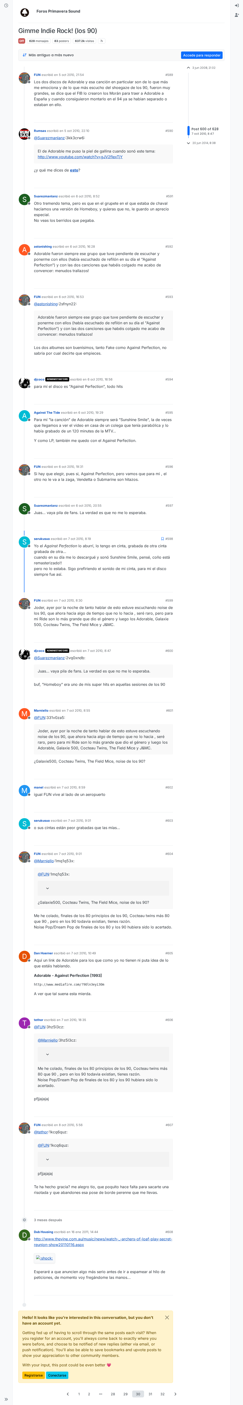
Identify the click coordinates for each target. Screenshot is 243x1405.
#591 (169, 196)
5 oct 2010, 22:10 (76, 131)
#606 (169, 1020)
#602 (169, 787)
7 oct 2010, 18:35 (73, 1020)
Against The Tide (47, 412)
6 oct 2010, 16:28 (82, 246)
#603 (169, 820)
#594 (169, 379)
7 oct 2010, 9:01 (79, 820)
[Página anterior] (68, 1394)
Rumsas (40, 131)
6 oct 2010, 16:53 (71, 297)
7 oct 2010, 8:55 (78, 710)
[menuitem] (237, 5)
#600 (169, 651)
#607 (169, 1125)
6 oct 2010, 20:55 (89, 505)
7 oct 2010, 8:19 (79, 539)
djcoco (39, 379)
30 (138, 1394)
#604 (169, 854)
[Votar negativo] (159, 117)
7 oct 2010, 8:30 (70, 600)
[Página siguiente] (175, 1394)
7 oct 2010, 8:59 (73, 787)
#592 (169, 246)
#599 (169, 600)
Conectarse (57, 1375)
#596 (169, 466)
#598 (169, 539)
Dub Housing (43, 1232)
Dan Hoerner (43, 953)
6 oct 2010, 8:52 (88, 196)
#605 (169, 953)
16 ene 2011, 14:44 (84, 1232)
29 (125, 1394)
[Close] (167, 1317)
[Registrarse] (237, 15)
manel (38, 787)
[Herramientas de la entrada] (169, 117)
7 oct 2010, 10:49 (83, 953)
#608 (169, 1232)
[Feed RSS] (101, 40)
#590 (169, 131)
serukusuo (42, 539)
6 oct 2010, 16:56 (100, 379)
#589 (169, 75)
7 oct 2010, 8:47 (99, 651)
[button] (6, 1399)
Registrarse (33, 1375)
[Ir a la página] (101, 1394)
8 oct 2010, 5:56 (71, 1125)
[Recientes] (6, 5)
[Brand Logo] (26, 11)
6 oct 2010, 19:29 (90, 412)
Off (21, 41)
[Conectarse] (237, 5)
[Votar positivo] (143, 117)
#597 (169, 505)
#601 (169, 710)
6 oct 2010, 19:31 (71, 466)
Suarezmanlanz (46, 196)
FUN (37, 75)
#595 (169, 412)
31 (150, 1394)
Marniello (41, 710)
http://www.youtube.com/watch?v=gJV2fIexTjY (80, 156)
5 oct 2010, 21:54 (71, 75)
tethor (38, 1020)
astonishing (43, 246)
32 (162, 1394)
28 (113, 1394)
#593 (169, 297)
